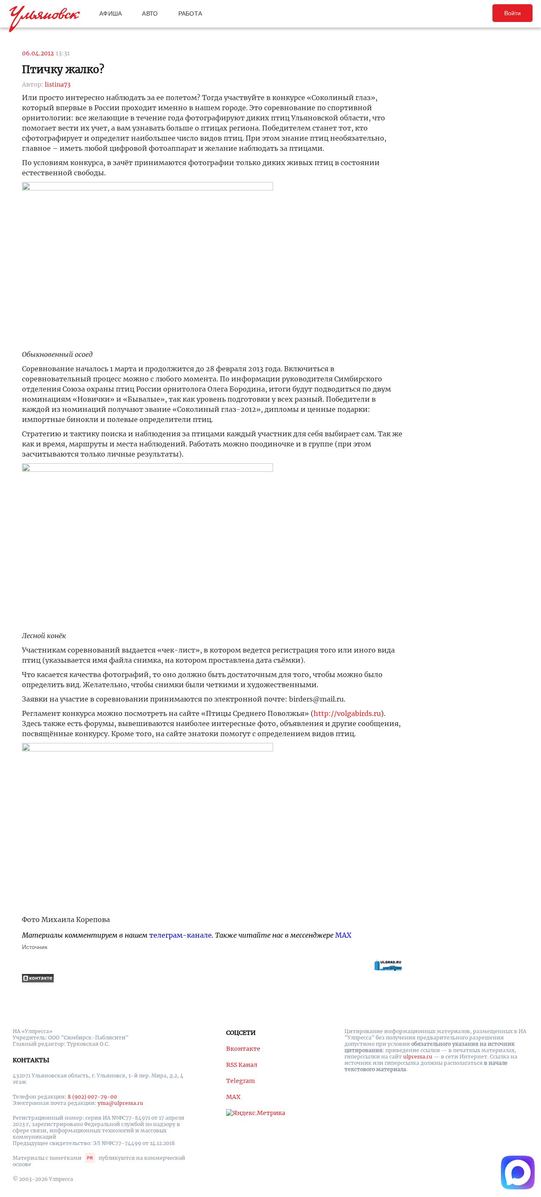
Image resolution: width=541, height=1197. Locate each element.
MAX (343, 935)
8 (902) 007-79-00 (92, 1097)
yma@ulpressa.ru (120, 1103)
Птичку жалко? (63, 69)
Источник (34, 947)
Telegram (240, 1081)
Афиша (110, 13)
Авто (150, 13)
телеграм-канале (180, 935)
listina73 (58, 84)
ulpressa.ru (417, 1056)
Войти (512, 13)
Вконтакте (243, 1049)
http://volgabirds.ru (347, 713)
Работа (190, 13)
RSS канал (241, 1065)
